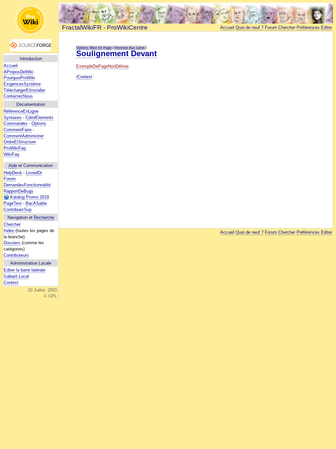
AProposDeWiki (18, 71)
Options (39, 123)
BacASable (36, 203)
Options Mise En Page (94, 48)
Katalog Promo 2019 (29, 197)
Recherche (44, 217)
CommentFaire (18, 129)
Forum (10, 178)
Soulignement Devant (116, 53)
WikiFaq (11, 154)
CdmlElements (39, 117)
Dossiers (12, 242)
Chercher (12, 224)
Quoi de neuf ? (249, 27)
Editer (326, 27)
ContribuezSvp (18, 209)
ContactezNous (18, 96)
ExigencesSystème (22, 84)
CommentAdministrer (24, 135)
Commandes (16, 123)
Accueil (11, 65)
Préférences (308, 27)
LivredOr (34, 172)
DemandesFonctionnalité (27, 184)
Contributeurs (16, 255)
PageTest (13, 203)
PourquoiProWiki (19, 77)
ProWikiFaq (15, 148)
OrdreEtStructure (20, 141)
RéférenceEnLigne (21, 111)
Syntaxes (13, 117)
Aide (13, 165)
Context (11, 282)
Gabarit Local (16, 276)
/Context (84, 76)
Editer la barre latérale (24, 270)
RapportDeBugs (18, 191)
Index (9, 230)
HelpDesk (13, 172)
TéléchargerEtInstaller (24, 90)
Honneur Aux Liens (130, 48)
